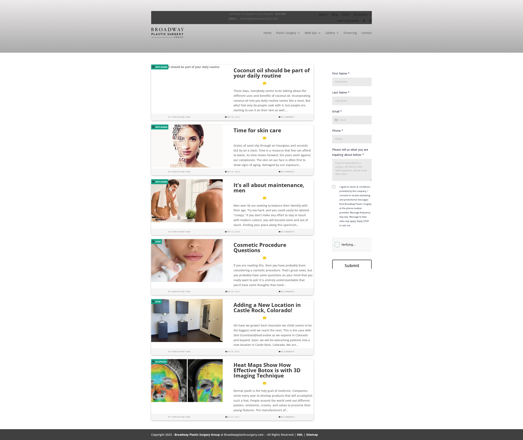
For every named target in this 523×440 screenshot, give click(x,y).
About (323, 14)
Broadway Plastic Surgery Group (197, 435)
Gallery (330, 33)
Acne (158, 241)
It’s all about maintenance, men (269, 187)
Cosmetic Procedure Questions (260, 247)
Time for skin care (257, 130)
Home (268, 33)
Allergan (160, 361)
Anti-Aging (161, 67)
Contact (366, 33)
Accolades (361, 14)
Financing (350, 33)
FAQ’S (346, 14)
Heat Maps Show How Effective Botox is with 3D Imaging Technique (267, 370)
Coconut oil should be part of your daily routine (272, 73)
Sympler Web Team (180, 117)
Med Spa (311, 33)
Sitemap (312, 435)
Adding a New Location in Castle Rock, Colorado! (267, 307)
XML (300, 435)
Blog (334, 14)
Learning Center (348, 20)
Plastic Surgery (286, 33)
